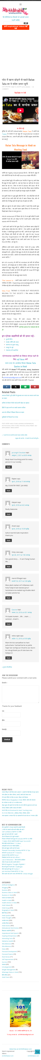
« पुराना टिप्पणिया (7, 667)
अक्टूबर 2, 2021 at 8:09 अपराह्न (21, 455)
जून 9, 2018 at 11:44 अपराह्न (21, 481)
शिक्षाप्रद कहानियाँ (15, 427)
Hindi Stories (14, 423)
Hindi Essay (5, 908)
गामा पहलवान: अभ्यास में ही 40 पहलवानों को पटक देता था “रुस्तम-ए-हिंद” (20, 815)
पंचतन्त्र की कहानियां (12, 350)
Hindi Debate (6, 905)
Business (5, 890)
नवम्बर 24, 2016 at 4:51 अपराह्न (22, 612)
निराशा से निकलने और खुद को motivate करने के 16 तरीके (17, 839)
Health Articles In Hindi (9, 903)
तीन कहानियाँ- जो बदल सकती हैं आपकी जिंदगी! (13, 827)
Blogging (5, 887)
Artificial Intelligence (8, 885)
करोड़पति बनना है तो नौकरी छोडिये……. (12, 846)
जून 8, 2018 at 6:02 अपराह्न (20, 505)
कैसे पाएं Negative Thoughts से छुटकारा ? (13, 864)
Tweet (4, 134)
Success (4, 962)
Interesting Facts (7, 938)
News (4, 949)
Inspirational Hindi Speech (10, 933)
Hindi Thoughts (7, 918)
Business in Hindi (7, 895)
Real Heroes (6, 957)
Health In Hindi (6, 900)
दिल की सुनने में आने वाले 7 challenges (12, 867)
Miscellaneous (6, 944)
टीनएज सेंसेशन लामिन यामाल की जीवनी (11, 808)
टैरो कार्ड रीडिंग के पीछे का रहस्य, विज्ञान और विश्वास (15, 797)
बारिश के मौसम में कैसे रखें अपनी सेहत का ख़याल (15, 403)
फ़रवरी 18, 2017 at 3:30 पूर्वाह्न (21, 581)
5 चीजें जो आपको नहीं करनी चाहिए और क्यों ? (13, 829)
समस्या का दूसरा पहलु (12, 345)
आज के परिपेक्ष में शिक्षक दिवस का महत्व (13, 412)
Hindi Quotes (6, 915)
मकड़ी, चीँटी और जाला (12, 342)
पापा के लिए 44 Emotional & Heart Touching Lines (17, 810)
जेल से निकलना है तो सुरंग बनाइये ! (10, 836)
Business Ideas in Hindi (9, 892)
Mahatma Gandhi (7, 941)
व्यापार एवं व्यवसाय (6, 898)
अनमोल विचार (5, 923)
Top (37, 1052)
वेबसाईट (4, 729)
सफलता (4, 964)
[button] (20, 4)
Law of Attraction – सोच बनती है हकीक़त (13, 860)
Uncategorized (6, 967)
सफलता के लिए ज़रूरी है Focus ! (10, 855)
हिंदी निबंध (4, 913)
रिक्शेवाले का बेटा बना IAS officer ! (11, 857)
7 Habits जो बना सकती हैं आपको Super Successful (16, 841)
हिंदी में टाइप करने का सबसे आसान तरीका (13, 407)
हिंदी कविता (4, 975)
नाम (3, 711)
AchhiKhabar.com (33, 1056)
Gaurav (14, 610)
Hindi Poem (5, 977)
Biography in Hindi (8, 910)
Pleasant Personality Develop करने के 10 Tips (16, 850)
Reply (8, 467)
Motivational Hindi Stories (10, 426)
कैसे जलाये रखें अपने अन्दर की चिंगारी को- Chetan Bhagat (17, 873)
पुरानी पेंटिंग (9, 339)
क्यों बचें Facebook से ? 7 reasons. (12, 853)
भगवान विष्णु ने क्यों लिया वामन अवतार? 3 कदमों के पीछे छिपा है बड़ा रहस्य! (20, 792)
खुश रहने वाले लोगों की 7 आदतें (9, 834)
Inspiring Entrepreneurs (26, 423)
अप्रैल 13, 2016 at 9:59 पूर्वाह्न (21, 638)
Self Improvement (8, 959)
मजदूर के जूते (9, 347)
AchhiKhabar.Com (7, 1056)
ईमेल (3, 720)
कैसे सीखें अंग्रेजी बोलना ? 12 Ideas (11, 843)
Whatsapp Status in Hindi (10, 972)
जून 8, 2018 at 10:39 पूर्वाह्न (20, 529)
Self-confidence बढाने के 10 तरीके (11, 832)
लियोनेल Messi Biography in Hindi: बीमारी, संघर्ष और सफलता (18, 800)
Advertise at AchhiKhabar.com (20, 1049)
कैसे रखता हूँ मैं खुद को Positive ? (11, 869)
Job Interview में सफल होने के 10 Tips (12, 871)
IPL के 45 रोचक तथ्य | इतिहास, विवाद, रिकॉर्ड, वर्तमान (16, 813)
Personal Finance (7, 954)
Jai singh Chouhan (18, 453)
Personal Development (27, 426)
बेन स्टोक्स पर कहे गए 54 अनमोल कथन (12, 802)
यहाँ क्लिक (21, 359)
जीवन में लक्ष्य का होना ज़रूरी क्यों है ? (11, 862)
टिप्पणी (4, 683)
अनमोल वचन (5, 920)
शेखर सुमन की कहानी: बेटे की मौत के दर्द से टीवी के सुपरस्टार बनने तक (19, 805)
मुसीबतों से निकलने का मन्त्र (10, 417)
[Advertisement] (20, 52)
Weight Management (9, 970)
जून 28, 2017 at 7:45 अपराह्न (21, 555)
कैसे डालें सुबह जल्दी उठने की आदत (11, 848)
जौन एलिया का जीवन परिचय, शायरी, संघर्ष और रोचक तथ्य (16, 794)
